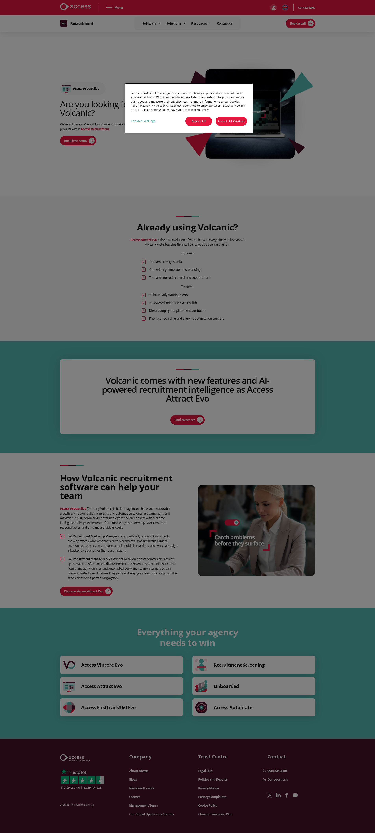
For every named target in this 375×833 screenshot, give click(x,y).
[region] (189, 108)
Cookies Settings (143, 121)
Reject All (199, 121)
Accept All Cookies (231, 121)
